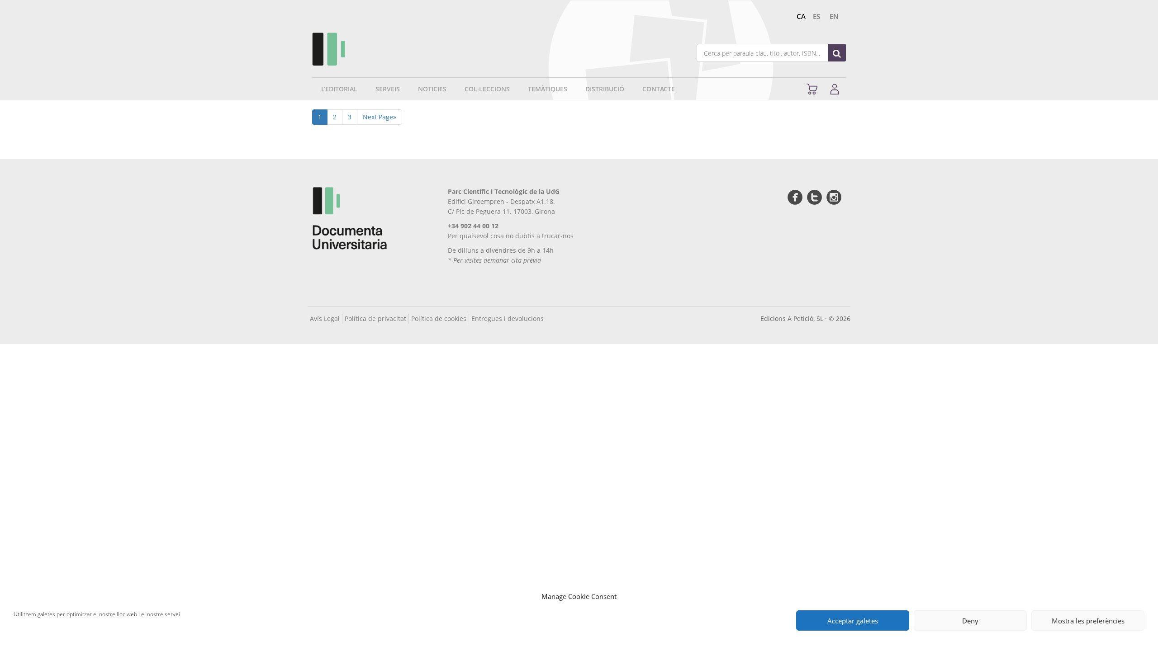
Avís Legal (325, 318)
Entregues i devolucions (507, 318)
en (834, 16)
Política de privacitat (375, 318)
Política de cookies (438, 318)
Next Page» (379, 117)
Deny (970, 620)
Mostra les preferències (1088, 620)
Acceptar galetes (852, 620)
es (816, 16)
